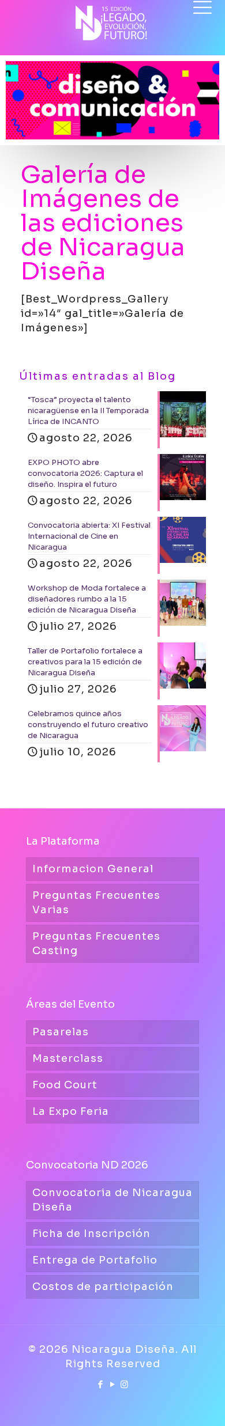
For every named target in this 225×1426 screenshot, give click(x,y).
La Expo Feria (70, 1111)
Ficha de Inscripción (91, 1233)
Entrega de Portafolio (95, 1260)
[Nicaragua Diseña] (112, 17)
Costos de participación (103, 1286)
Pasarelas (60, 1032)
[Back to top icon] (201, 1402)
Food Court (64, 1085)
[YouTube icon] (112, 1384)
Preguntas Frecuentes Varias (96, 902)
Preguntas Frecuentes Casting (96, 943)
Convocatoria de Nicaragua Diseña (112, 1199)
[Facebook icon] (100, 1384)
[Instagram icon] (125, 1384)
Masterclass (67, 1058)
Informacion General (92, 869)
